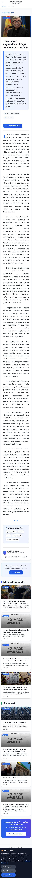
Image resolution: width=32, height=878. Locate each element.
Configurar (8, 867)
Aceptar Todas (8, 875)
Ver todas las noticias (16, 834)
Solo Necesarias (8, 871)
